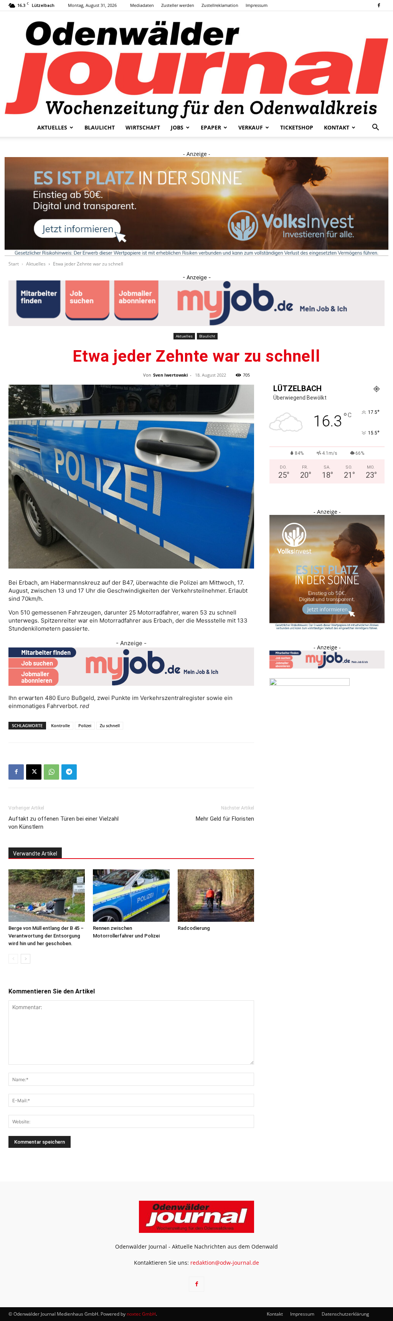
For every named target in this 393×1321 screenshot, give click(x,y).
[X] (33, 772)
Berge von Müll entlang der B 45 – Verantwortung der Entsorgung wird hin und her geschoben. (46, 935)
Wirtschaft (142, 127)
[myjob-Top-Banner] (196, 303)
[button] (375, 128)
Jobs (177, 127)
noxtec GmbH (141, 1314)
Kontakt (336, 127)
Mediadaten (142, 5)
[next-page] (25, 959)
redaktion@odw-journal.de (224, 1262)
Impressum (257, 5)
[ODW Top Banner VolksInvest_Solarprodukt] (196, 206)
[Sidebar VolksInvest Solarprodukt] (327, 627)
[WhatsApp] (51, 772)
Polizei (84, 725)
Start (13, 264)
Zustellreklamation (219, 5)
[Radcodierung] (216, 895)
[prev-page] (13, 959)
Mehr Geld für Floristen (225, 818)
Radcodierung (194, 928)
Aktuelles (52, 127)
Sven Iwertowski (170, 375)
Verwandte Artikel (35, 854)
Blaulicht (99, 127)
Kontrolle (60, 725)
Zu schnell (110, 725)
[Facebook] (379, 5)
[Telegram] (69, 772)
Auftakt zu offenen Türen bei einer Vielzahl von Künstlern (63, 822)
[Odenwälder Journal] (196, 64)
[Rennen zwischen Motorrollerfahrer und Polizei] (131, 895)
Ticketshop (296, 127)
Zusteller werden (177, 5)
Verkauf (250, 127)
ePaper (211, 127)
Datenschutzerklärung (345, 1314)
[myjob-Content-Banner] (131, 666)
